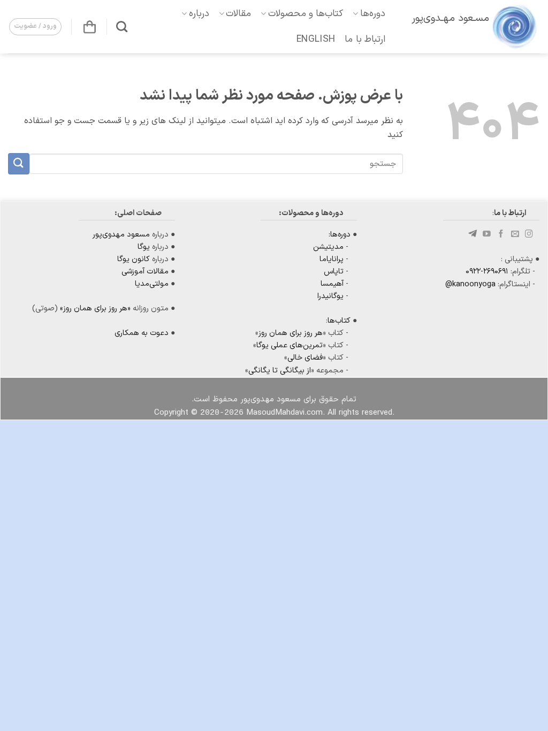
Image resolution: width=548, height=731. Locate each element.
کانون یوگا (133, 259)
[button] (89, 27)
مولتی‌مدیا (152, 284)
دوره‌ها (372, 13)
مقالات (238, 13)
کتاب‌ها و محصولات (305, 13)
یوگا (144, 247)
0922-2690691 (487, 271)
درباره (199, 13)
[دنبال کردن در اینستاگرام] (529, 234)
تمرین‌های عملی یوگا (289, 345)
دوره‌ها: (340, 234)
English (315, 39)
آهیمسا (332, 284)
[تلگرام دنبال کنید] (473, 234)
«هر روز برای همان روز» (95, 308)
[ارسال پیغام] (515, 234)
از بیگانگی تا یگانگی (279, 370)
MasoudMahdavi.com (284, 413)
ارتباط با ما (365, 39)
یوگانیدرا (330, 296)
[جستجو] (121, 26)
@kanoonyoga (470, 284)
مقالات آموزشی (145, 271)
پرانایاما (331, 259)
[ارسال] (18, 163)
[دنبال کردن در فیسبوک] (501, 234)
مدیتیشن (328, 247)
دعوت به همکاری (142, 333)
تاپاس (334, 271)
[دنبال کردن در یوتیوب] (487, 234)
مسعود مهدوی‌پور (121, 234)
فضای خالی (305, 357)
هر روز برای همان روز (290, 333)
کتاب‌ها (339, 320)
